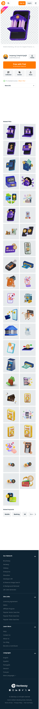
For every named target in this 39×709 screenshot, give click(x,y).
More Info (8, 85)
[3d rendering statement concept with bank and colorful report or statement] (11, 547)
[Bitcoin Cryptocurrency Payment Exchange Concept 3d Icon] (11, 581)
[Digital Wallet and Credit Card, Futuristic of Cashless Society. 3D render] (11, 431)
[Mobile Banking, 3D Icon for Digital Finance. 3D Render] (11, 132)
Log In (29, 3)
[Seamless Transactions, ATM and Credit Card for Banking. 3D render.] (11, 414)
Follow (32, 57)
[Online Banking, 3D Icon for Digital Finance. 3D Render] (11, 148)
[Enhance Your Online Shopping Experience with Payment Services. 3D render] (11, 514)
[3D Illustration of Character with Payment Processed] (11, 281)
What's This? (21, 81)
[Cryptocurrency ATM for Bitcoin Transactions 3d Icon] (11, 232)
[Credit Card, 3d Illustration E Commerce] (11, 664)
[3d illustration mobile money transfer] (11, 680)
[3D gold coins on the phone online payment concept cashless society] (11, 564)
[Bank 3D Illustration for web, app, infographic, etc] (11, 531)
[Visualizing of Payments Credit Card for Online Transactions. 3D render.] (11, 182)
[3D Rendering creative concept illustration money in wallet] (11, 631)
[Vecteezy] (3, 3)
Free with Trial (19, 65)
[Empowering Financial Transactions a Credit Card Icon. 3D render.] (11, 365)
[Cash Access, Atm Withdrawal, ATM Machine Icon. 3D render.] (11, 614)
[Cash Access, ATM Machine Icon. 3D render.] (11, 597)
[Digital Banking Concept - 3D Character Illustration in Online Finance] (11, 647)
